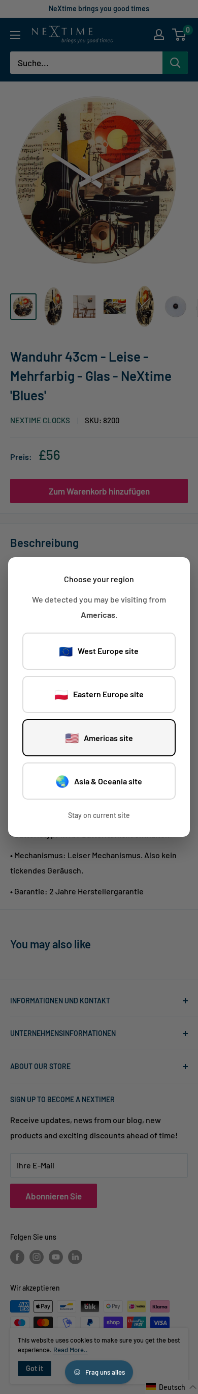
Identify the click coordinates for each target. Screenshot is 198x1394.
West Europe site (99, 651)
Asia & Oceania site (98, 780)
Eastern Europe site (99, 694)
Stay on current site (99, 815)
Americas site (99, 737)
